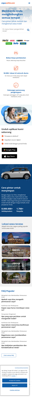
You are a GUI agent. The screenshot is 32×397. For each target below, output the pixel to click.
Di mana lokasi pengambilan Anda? (13, 30)
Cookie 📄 (14, 376)
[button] (29, 3)
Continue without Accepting (21, 367)
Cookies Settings (15, 390)
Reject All (15, 385)
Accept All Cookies (14, 380)
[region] (14, 380)
